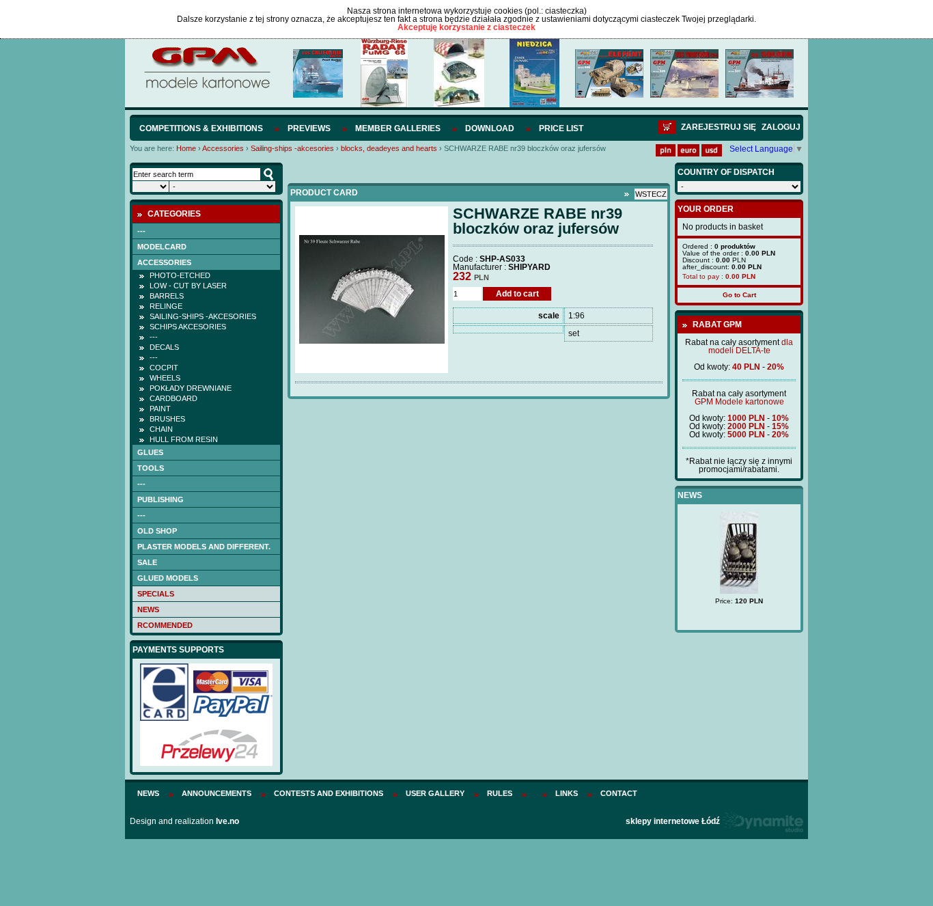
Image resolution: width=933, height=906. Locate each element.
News (148, 609)
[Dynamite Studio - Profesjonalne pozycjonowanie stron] (762, 821)
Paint (160, 408)
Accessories (223, 148)
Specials (155, 594)
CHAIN (161, 429)
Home (186, 148)
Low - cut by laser (188, 286)
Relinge (166, 306)
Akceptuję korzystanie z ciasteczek (466, 27)
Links (566, 793)
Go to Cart (739, 295)
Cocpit (164, 367)
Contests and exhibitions (328, 793)
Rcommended (165, 625)
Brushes (167, 419)
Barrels (167, 296)
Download (489, 128)
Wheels (165, 378)
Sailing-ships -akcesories (292, 148)
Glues (150, 452)
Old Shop (157, 531)
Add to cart (517, 294)
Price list (561, 128)
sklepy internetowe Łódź (673, 821)
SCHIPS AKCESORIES (188, 326)
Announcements (216, 793)
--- (141, 231)
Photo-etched (180, 275)
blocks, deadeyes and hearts (389, 148)
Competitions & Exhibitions (201, 128)
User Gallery (435, 793)
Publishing (160, 499)
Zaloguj (781, 127)
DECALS (164, 347)
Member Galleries (398, 128)
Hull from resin (184, 439)
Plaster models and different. (203, 547)
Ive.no (227, 821)
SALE (147, 562)
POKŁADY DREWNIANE (191, 388)
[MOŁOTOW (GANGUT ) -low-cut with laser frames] (755, 581)
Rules (499, 793)
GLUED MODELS (167, 578)
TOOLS (150, 468)
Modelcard (161, 247)
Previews (309, 128)
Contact (618, 793)
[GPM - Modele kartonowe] (206, 87)
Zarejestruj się (718, 127)
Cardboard (173, 398)
